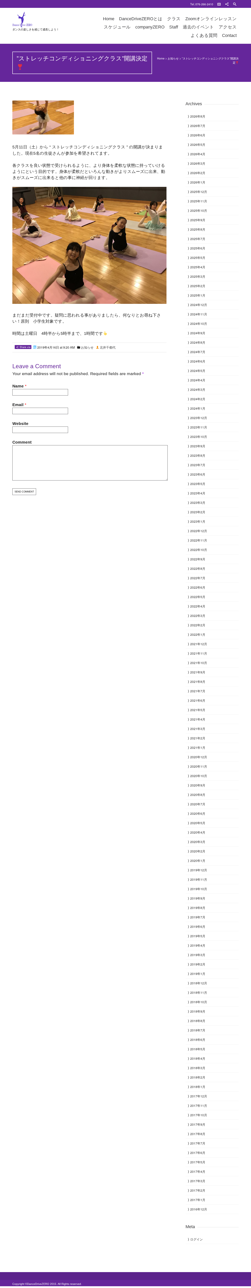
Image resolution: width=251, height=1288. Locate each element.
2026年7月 (197, 125)
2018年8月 (197, 1021)
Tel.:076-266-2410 (201, 4)
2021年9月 (197, 672)
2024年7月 (197, 352)
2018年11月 (198, 992)
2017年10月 (198, 1115)
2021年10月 (198, 662)
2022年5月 (197, 597)
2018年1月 (197, 1086)
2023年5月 (197, 483)
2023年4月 (197, 493)
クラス (174, 18)
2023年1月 (197, 521)
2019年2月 (197, 964)
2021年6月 (197, 700)
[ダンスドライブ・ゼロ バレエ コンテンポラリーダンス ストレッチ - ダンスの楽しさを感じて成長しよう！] (46, 19)
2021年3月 (197, 728)
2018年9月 (197, 1011)
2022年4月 (197, 606)
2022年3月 (197, 615)
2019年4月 (197, 945)
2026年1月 (197, 182)
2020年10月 (198, 776)
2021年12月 (198, 644)
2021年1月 (197, 747)
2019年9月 (197, 898)
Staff (173, 27)
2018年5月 (197, 1049)
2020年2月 (197, 851)
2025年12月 (198, 191)
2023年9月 (197, 446)
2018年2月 (197, 1077)
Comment (22, 442)
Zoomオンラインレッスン (211, 18)
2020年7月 (197, 804)
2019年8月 (197, 907)
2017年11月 (198, 1105)
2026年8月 (197, 116)
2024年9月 (197, 333)
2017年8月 (197, 1134)
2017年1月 (197, 1200)
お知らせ (173, 58)
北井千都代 (107, 347)
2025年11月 (198, 201)
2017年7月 (197, 1143)
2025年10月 (198, 210)
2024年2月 (197, 399)
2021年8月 (197, 681)
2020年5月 (197, 823)
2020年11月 (198, 766)
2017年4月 (197, 1171)
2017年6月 (197, 1152)
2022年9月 (197, 559)
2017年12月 (198, 1096)
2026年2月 (197, 173)
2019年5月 (197, 936)
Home (108, 18)
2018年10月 (198, 1002)
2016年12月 (198, 1209)
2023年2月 (197, 512)
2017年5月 (197, 1162)
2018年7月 (197, 1030)
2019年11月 (198, 879)
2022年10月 (198, 549)
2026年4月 (197, 154)
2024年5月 (197, 370)
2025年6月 (197, 248)
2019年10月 (198, 889)
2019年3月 (197, 955)
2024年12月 (198, 304)
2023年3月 (197, 502)
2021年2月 (197, 738)
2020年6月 (197, 813)
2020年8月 (197, 794)
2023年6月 (197, 474)
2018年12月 (198, 983)
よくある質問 (204, 35)
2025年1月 (197, 295)
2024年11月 (198, 314)
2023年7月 (197, 465)
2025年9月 (197, 220)
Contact (229, 35)
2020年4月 (197, 832)
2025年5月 (197, 257)
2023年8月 (197, 455)
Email (18, 404)
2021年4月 (197, 719)
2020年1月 (197, 860)
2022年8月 (197, 568)
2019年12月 (198, 870)
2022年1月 (197, 634)
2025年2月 (197, 286)
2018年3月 (197, 1068)
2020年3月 (197, 841)
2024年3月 (197, 389)
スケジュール (117, 27)
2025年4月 (197, 267)
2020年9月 (197, 785)
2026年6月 (197, 135)
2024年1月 (197, 408)
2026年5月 (197, 144)
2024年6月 (197, 361)
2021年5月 (197, 710)
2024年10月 (198, 323)
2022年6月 (197, 587)
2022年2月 (197, 625)
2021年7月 (197, 691)
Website (20, 423)
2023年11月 (198, 427)
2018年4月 (197, 1058)
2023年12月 (198, 418)
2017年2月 (197, 1190)
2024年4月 (197, 380)
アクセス (228, 27)
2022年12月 (198, 531)
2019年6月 (197, 926)
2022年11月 (198, 540)
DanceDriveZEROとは (140, 18)
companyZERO (150, 27)
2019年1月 (197, 973)
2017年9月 (197, 1124)
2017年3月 (197, 1181)
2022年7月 (197, 578)
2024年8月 (197, 342)
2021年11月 (198, 653)
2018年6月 (197, 1039)
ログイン (196, 1239)
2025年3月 (197, 276)
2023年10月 (198, 436)
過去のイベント (198, 27)
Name (18, 386)
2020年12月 (198, 757)
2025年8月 (197, 229)
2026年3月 (197, 163)
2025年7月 (197, 239)
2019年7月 (197, 917)
